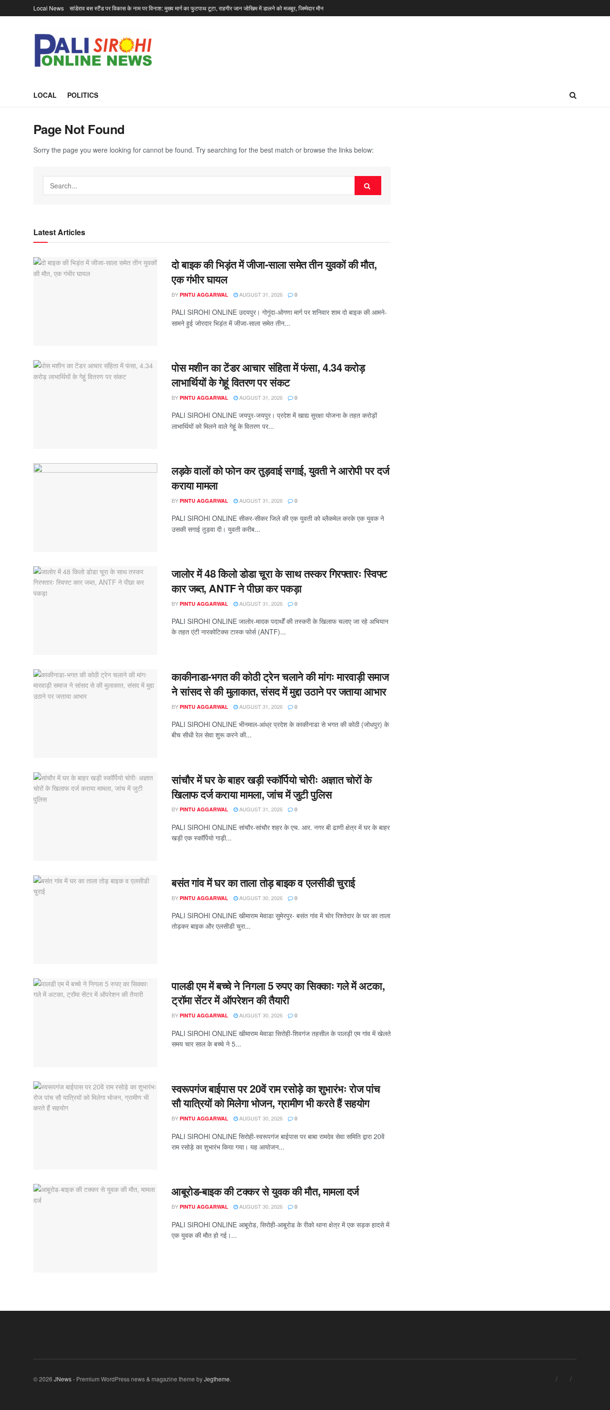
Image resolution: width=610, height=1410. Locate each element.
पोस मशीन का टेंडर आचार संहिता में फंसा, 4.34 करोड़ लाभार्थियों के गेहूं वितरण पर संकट (268, 375)
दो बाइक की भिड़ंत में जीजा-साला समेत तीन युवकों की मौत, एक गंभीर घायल (274, 272)
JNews (62, 1379)
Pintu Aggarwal (204, 294)
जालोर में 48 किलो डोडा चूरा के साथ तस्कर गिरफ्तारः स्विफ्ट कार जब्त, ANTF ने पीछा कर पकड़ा (279, 581)
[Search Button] (368, 185)
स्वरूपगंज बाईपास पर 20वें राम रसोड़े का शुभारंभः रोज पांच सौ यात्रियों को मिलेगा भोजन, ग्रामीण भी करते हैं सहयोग (276, 1096)
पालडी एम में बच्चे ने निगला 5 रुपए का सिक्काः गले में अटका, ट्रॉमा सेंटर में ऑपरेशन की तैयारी (278, 993)
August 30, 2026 (260, 898)
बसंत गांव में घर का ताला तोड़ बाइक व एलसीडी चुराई (263, 882)
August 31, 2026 (260, 294)
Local (45, 95)
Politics (82, 95)
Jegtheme (217, 1379)
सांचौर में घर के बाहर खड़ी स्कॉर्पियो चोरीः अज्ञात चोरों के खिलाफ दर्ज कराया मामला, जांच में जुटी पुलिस (272, 787)
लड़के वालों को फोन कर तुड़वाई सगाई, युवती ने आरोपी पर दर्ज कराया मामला (280, 478)
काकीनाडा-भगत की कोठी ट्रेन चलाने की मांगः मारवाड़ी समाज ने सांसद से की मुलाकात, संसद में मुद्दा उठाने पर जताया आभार (280, 684)
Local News (48, 8)
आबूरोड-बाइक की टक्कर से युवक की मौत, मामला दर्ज (265, 1191)
